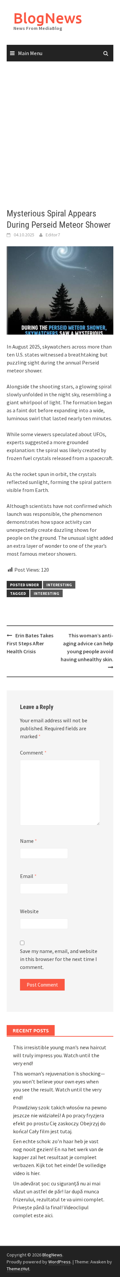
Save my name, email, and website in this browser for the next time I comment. (58, 959)
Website (29, 911)
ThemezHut (18, 1269)
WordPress (59, 1262)
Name (28, 841)
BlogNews (47, 18)
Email (28, 876)
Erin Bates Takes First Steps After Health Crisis (30, 643)
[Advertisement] (60, 135)
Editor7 (53, 235)
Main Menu (30, 53)
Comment (33, 752)
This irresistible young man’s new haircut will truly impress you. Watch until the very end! (59, 1055)
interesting (59, 584)
